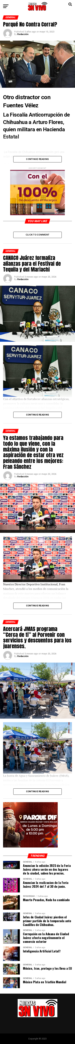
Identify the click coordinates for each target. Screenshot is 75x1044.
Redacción (22, 34)
